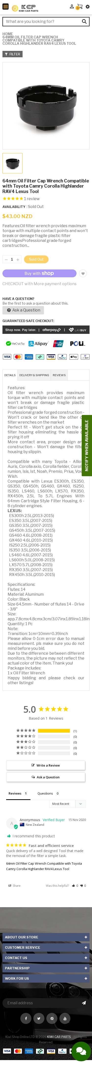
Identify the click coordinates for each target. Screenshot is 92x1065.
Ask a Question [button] (48, 777)
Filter (14, 54)
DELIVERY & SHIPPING (34, 375)
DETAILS (10, 375)
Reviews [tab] (15, 793)
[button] (75, 886)
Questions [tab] (45, 793)
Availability (13, 207)
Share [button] (16, 886)
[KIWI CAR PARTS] (46, 1051)
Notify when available (86, 445)
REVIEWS (59, 375)
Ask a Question (26, 310)
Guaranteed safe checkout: (28, 321)
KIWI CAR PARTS (59, 1037)
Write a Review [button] (48, 765)
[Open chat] (81, 1051)
